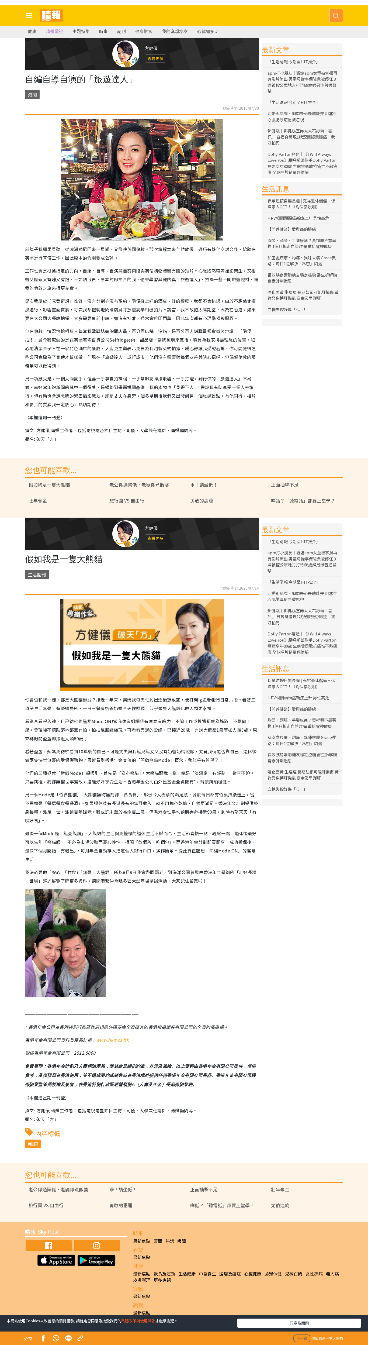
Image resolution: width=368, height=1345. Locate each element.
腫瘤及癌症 (230, 1273)
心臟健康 (252, 1273)
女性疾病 (314, 1273)
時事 (103, 31)
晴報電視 (54, 31)
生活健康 (187, 1273)
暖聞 (181, 1241)
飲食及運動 (164, 1273)
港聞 (32, 94)
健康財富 (143, 31)
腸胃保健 (273, 1273)
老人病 (332, 1273)
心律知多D (207, 31)
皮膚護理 (141, 1280)
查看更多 (155, 58)
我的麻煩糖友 (175, 31)
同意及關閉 (299, 1323)
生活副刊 (37, 574)
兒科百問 (293, 1273)
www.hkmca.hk (112, 1040)
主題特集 (81, 31)
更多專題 (162, 1280)
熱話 (169, 1241)
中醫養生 (207, 1273)
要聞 (158, 1241)
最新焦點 (141, 1241)
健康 (32, 31)
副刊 (121, 31)
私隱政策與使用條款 (138, 1320)
